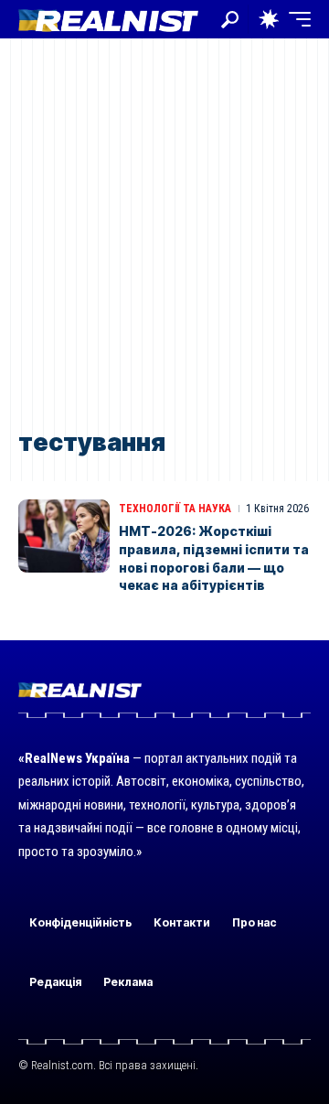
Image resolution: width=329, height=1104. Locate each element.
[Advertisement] (164, 235)
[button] (230, 19)
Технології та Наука (175, 508)
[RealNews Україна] (108, 18)
